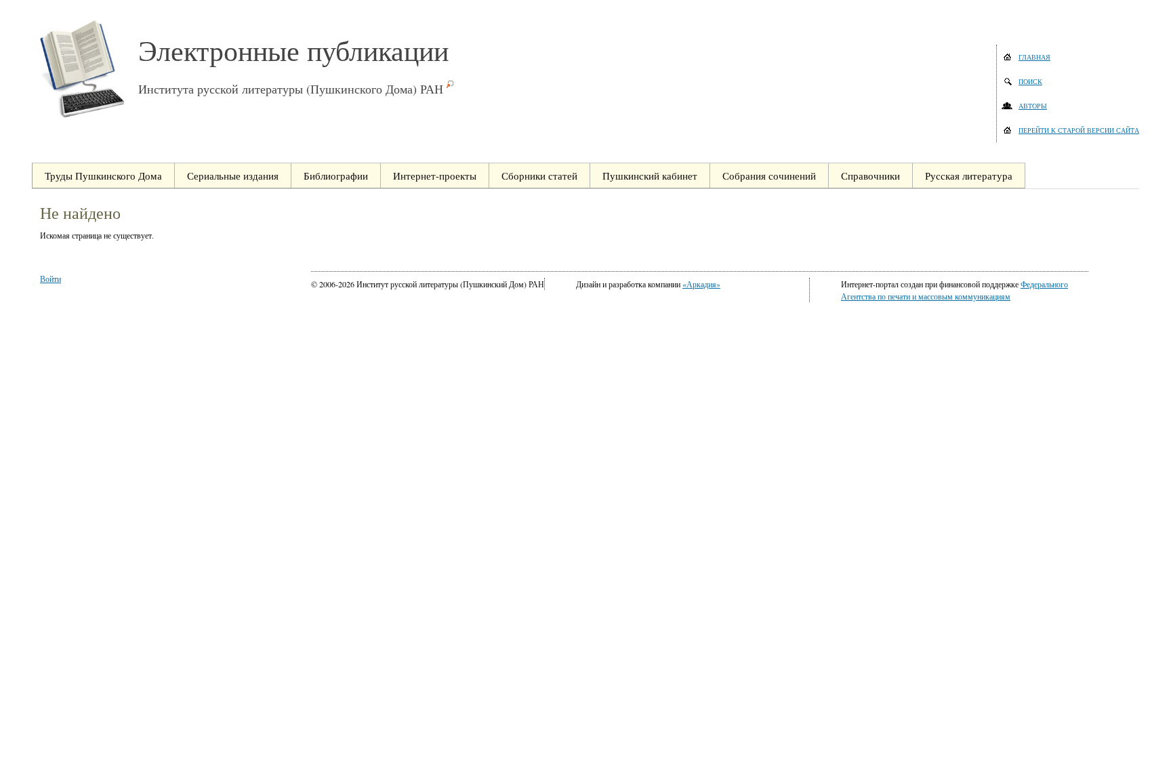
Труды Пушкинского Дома (103, 175)
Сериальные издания (233, 175)
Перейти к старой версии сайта (1079, 130)
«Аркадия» (701, 284)
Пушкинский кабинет (649, 175)
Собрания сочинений (769, 175)
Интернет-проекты (434, 175)
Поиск (1030, 81)
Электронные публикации (293, 50)
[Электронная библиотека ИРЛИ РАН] (89, 69)
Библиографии (336, 175)
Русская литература (968, 175)
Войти (50, 278)
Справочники (870, 175)
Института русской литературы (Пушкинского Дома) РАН (290, 89)
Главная (1034, 57)
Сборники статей (539, 175)
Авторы (1033, 105)
